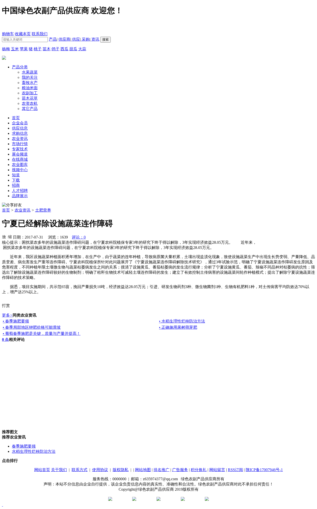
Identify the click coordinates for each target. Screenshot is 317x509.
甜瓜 (73, 49)
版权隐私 (121, 470)
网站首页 (42, 470)
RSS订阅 (235, 470)
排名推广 (161, 470)
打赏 (6, 305)
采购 (85, 39)
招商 (16, 185)
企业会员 (20, 123)
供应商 (64, 39)
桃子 (38, 49)
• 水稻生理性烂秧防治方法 (182, 321)
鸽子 (55, 49)
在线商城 (20, 159)
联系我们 (40, 34)
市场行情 (20, 144)
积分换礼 (199, 470)
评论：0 (79, 237)
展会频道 (20, 154)
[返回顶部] (2, 505)
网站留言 (217, 470)
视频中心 (20, 170)
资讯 (94, 39)
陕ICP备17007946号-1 (264, 470)
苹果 (24, 49)
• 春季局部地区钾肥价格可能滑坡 (32, 327)
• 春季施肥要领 (16, 321)
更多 (7, 315)
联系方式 (79, 470)
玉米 (15, 49)
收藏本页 (23, 34)
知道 (16, 175)
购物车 (8, 34)
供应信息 (20, 128)
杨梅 (6, 49)
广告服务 (180, 470)
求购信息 (20, 133)
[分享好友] (12, 205)
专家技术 (20, 149)
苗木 (47, 49)
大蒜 (82, 49)
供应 (75, 39)
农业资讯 (20, 138)
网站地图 (143, 470)
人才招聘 (20, 190)
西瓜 (64, 49)
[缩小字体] (10, 237)
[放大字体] (4, 237)
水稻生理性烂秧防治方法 (33, 451)
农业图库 (20, 164)
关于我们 (59, 470)
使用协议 (100, 470)
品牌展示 (20, 196)
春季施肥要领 (24, 446)
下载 (16, 180)
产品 (53, 39)
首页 (6, 210)
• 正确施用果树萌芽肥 (178, 327)
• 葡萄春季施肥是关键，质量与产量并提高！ (41, 333)
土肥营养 (43, 210)
